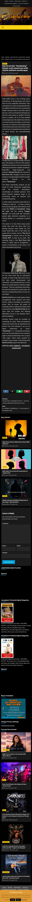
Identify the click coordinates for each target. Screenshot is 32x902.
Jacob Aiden (6, 820)
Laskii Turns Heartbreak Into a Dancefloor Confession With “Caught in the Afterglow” (14, 847)
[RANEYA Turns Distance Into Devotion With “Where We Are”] (16, 742)
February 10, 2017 (14, 73)
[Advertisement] (16, 42)
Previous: (15, 401)
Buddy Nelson (7, 446)
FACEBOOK (26, 346)
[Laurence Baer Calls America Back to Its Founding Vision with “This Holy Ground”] (16, 864)
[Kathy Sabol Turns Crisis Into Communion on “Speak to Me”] (16, 459)
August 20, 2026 (14, 446)
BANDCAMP (16, 348)
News (4, 780)
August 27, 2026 (13, 758)
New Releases (6, 750)
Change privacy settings (8, 725)
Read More (24, 899)
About (6, 1)
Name (4, 545)
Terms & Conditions (23, 3)
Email (19, 545)
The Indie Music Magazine (10, 3)
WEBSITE (17, 346)
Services (11, 1)
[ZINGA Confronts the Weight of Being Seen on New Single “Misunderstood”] (16, 488)
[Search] (30, 27)
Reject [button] (18, 899)
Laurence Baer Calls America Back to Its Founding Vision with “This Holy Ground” (15, 877)
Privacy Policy (16, 6)
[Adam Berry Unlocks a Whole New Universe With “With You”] (16, 430)
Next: (15, 408)
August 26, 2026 (14, 820)
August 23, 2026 (14, 880)
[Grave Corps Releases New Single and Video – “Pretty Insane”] (16, 772)
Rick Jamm (6, 73)
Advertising (17, 1)
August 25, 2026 (14, 850)
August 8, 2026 (14, 504)
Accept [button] (12, 899)
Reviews (4, 63)
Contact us (24, 1)
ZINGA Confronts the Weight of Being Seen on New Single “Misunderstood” (15, 501)
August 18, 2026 (13, 475)
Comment (5, 523)
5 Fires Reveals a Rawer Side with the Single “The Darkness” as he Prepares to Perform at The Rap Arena (15, 816)
